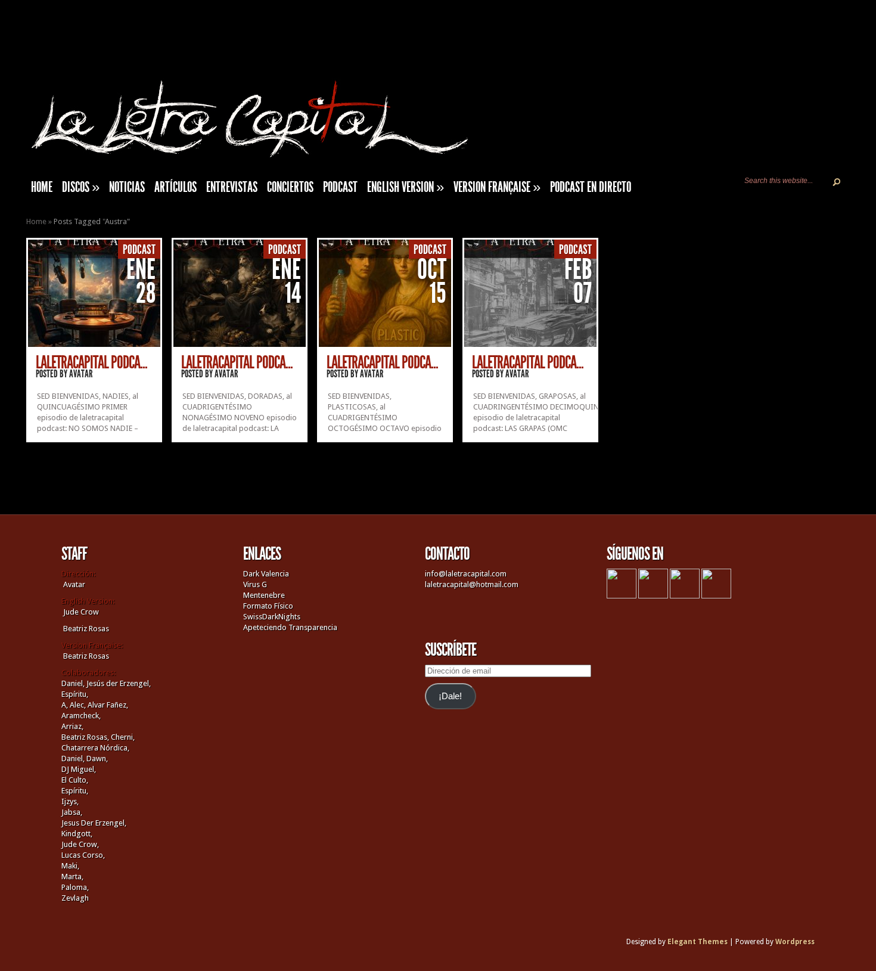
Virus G (255, 584)
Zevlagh (75, 898)
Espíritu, (74, 694)
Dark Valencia (266, 573)
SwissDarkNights (271, 616)
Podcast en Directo (590, 187)
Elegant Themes (697, 942)
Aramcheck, (81, 715)
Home (36, 221)
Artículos (175, 187)
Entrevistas (231, 187)
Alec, (78, 704)
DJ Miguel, (78, 769)
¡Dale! (450, 696)
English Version (405, 187)
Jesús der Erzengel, (118, 683)
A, (64, 704)
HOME (41, 187)
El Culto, (74, 779)
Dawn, (96, 758)
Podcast (340, 187)
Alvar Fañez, (108, 704)
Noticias (127, 187)
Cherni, (123, 737)
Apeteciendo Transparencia (290, 627)
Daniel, (73, 683)
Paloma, (75, 887)
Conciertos (290, 187)
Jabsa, (71, 812)
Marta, (72, 876)
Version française (496, 187)
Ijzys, (70, 801)
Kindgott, (76, 833)
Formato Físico (268, 605)
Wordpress (795, 942)
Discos (81, 187)
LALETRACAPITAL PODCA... (91, 362)
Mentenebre (264, 595)
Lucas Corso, (83, 855)
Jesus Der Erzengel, (93, 822)
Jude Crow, (80, 844)
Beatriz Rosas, (86, 737)
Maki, (70, 865)
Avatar (81, 373)
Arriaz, (72, 726)
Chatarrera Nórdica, (95, 747)
